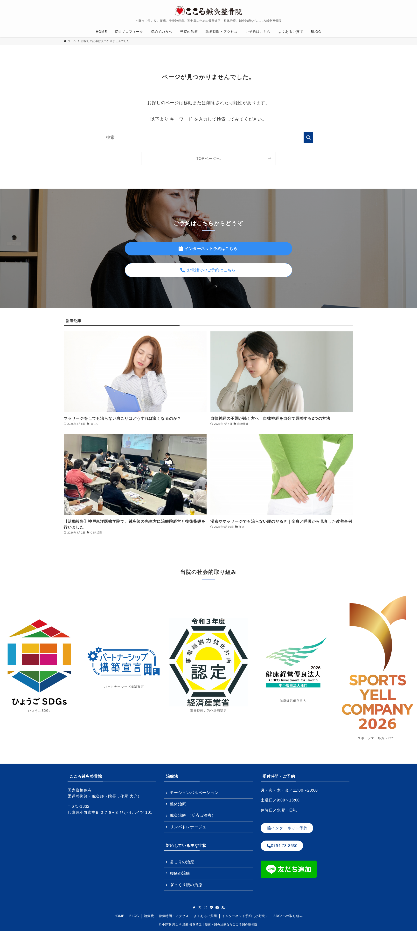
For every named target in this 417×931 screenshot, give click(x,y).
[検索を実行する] (308, 137)
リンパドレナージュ (188, 827)
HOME (119, 916)
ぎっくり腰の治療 (186, 885)
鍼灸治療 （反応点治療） (193, 815)
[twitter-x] (200, 907)
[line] (211, 907)
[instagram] (205, 907)
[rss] (223, 907)
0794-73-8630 (284, 846)
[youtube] (217, 907)
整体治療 (178, 804)
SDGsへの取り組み (288, 916)
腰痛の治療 (180, 873)
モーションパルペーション (194, 793)
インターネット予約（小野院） (245, 916)
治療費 (149, 916)
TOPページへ (208, 158)
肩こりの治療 (182, 862)
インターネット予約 (289, 828)
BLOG (134, 916)
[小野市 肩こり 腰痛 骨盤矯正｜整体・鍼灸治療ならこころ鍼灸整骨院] (208, 10)
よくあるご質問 (205, 916)
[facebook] (194, 907)
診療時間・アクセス (174, 916)
